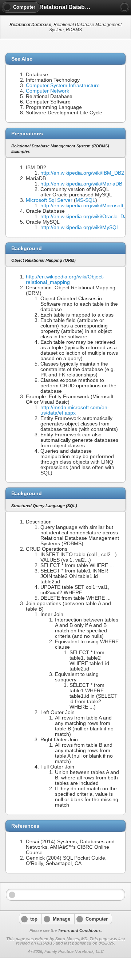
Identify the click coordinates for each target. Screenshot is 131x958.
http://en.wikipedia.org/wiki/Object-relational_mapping (65, 279)
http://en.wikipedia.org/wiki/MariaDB (81, 184)
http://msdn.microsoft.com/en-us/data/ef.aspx (74, 410)
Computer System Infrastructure (63, 85)
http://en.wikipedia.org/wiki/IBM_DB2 (82, 173)
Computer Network (47, 91)
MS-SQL (85, 200)
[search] (124, 7)
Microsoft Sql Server (49, 200)
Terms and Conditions (79, 930)
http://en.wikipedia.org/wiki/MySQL (79, 227)
